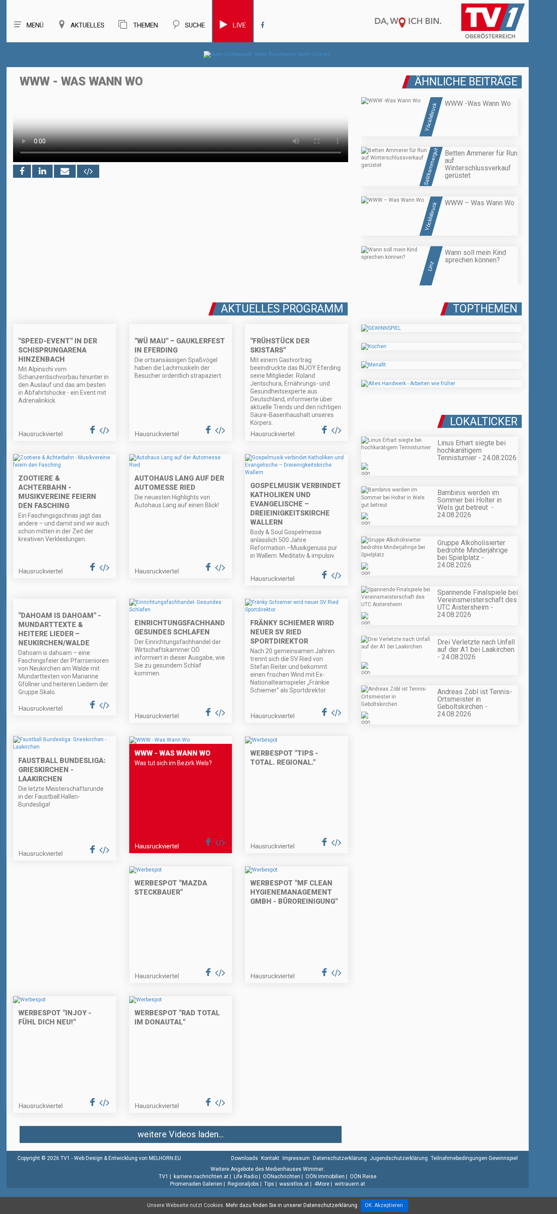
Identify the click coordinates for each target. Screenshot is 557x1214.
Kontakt (270, 1158)
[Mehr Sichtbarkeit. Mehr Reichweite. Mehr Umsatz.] (268, 54)
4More (321, 1184)
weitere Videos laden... (181, 1134)
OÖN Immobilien (325, 1176)
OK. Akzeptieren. (384, 1205)
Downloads (244, 1158)
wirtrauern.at (350, 1184)
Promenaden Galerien (196, 1184)
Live (239, 25)
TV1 (163, 1176)
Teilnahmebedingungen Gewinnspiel (474, 1158)
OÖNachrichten (281, 1176)
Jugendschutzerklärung (399, 1158)
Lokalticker (483, 421)
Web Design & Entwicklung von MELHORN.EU (127, 1158)
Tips (269, 1184)
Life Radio (246, 1176)
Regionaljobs (243, 1184)
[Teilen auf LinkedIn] (42, 171)
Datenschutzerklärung (340, 1158)
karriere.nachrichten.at (201, 1176)
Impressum (296, 1158)
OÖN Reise (363, 1176)
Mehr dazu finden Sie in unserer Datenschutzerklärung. (292, 1205)
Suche (195, 25)
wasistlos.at (294, 1184)
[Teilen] (65, 171)
